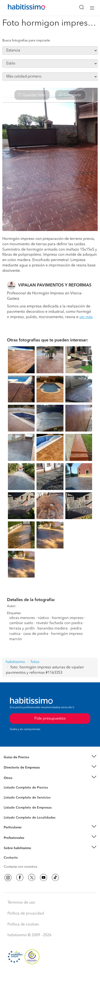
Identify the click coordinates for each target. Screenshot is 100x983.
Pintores (10, 801)
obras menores (22, 618)
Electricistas (12, 806)
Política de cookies (23, 924)
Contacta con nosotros (20, 866)
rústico (43, 618)
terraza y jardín (22, 628)
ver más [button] (86, 317)
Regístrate (11, 837)
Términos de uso (21, 903)
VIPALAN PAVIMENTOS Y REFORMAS (54, 285)
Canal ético (12, 858)
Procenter (11, 797)
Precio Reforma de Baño (22, 763)
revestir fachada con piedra (59, 623)
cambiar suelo (21, 623)
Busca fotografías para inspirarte (26, 40)
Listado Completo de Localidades (29, 817)
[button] (50, 757)
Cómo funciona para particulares (28, 833)
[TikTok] (55, 877)
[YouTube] (43, 877)
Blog (7, 783)
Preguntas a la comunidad (23, 788)
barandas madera (52, 628)
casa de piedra (35, 634)
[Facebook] (20, 877)
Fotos (8, 793)
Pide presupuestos (50, 975)
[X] (31, 877)
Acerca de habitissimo (20, 853)
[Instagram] (8, 877)
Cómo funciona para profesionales (29, 843)
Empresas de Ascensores (22, 773)
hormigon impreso (67, 618)
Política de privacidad (25, 913)
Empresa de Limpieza (20, 778)
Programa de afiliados (20, 863)
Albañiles (11, 810)
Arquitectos (12, 815)
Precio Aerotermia (17, 767)
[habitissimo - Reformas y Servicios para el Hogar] (21, 8)
